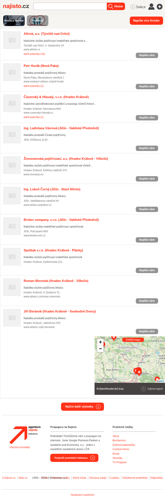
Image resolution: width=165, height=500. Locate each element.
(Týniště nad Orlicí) (47, 33)
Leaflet (160, 381)
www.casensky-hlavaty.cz (38, 112)
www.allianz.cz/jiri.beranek (39, 327)
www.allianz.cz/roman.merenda (42, 296)
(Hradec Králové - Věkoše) (66, 158)
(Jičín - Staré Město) (52, 189)
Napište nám (147, 55)
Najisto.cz (18, 6)
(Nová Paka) (41, 66)
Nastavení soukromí (82, 494)
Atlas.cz (23, 477)
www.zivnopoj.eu (33, 174)
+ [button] (100, 342)
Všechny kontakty (19, 447)
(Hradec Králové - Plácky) (53, 250)
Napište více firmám (146, 20)
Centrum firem (121, 449)
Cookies (114, 477)
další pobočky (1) (34, 86)
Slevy (116, 436)
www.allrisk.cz (32, 49)
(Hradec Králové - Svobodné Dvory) (60, 311)
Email (116, 453)
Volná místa (79, 477)
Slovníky (117, 458)
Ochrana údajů (98, 477)
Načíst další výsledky (79, 406)
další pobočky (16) (34, 53)
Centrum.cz (8, 477)
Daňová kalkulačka (124, 444)
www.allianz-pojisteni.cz (38, 204)
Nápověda (157, 477)
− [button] (100, 348)
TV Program (120, 462)
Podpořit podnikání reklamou (71, 458)
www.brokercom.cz (35, 235)
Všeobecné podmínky (135, 477)
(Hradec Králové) (56, 97)
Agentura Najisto (24, 435)
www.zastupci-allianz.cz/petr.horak (44, 81)
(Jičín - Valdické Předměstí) (61, 128)
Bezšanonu (119, 440)
